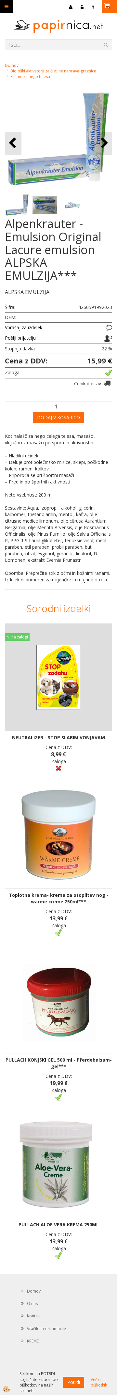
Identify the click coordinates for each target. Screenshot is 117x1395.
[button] (104, 143)
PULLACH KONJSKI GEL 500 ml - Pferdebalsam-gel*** (59, 1063)
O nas (32, 1303)
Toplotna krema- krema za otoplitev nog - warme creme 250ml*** (59, 898)
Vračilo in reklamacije (46, 1328)
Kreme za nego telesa (30, 76)
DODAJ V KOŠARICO (58, 417)
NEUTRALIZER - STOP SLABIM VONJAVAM (58, 737)
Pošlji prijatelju (20, 338)
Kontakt (34, 1316)
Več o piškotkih (99, 1382)
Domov (12, 65)
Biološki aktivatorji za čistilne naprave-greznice (53, 71)
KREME (33, 1341)
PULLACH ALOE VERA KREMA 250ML (59, 1224)
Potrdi (73, 1382)
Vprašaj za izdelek (23, 327)
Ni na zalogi (17, 637)
